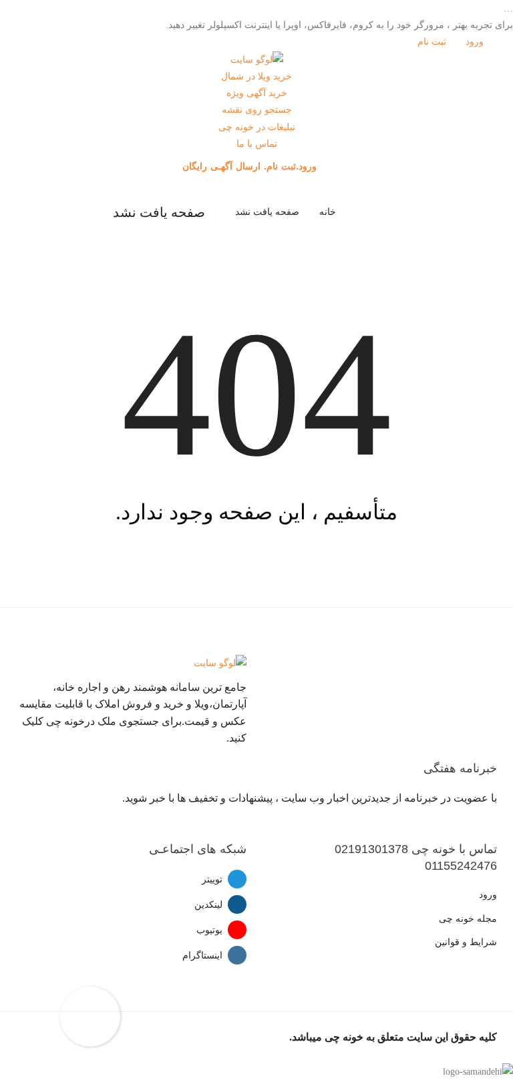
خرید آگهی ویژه (256, 93)
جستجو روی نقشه (257, 110)
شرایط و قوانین (466, 942)
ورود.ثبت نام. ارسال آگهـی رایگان (251, 166)
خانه (327, 212)
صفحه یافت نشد (267, 212)
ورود (476, 42)
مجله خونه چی (468, 919)
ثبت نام (433, 42)
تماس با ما (256, 144)
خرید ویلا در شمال (256, 76)
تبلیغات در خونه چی (256, 127)
